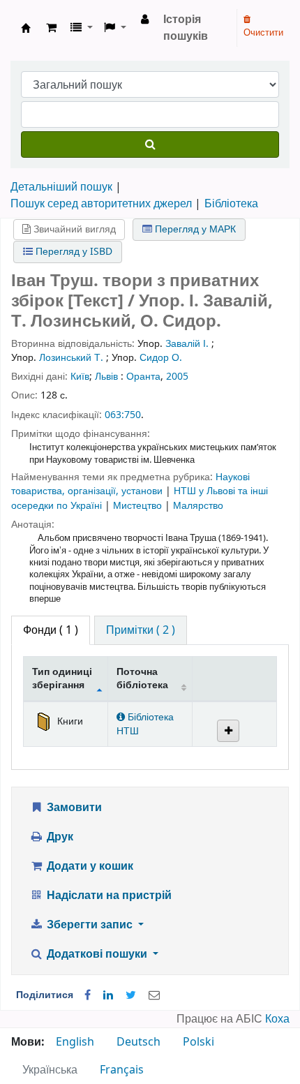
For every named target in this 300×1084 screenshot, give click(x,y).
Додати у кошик (88, 866)
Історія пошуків (185, 28)
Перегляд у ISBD (72, 251)
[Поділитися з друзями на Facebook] (87, 995)
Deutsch (138, 1042)
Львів (106, 376)
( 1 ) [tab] (50, 630)
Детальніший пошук (61, 187)
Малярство (198, 505)
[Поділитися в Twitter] (130, 995)
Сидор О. (161, 357)
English (75, 1042)
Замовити (73, 807)
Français (122, 1070)
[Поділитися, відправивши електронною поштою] (154, 995)
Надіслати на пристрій (108, 895)
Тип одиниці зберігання (62, 678)
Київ (79, 376)
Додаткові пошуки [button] (97, 954)
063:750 (123, 415)
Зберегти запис (89, 924)
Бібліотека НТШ (145, 724)
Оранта (143, 376)
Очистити (263, 32)
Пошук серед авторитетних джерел (101, 203)
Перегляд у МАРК (194, 229)
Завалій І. (187, 343)
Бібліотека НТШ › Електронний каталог (26, 28)
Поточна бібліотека (142, 678)
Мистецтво (139, 505)
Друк (58, 837)
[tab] (140, 630)
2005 (177, 376)
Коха (277, 1019)
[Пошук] (150, 144)
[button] (51, 28)
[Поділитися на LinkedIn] (108, 995)
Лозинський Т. (71, 357)
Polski (198, 1042)
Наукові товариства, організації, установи (130, 484)
